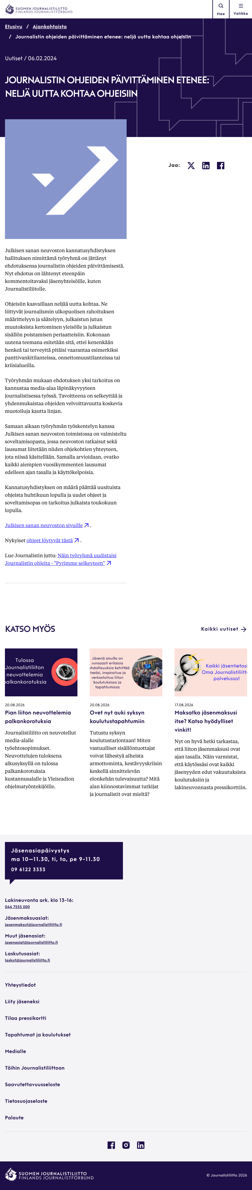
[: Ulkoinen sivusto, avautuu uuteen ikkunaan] (191, 165)
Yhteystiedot (20, 985)
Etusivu (13, 27)
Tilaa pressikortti (25, 1018)
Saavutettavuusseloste (32, 1084)
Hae (221, 14)
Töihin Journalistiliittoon (35, 1068)
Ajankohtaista (50, 27)
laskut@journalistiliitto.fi (27, 960)
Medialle (15, 1051)
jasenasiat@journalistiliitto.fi (31, 943)
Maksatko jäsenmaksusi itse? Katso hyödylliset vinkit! (206, 721)
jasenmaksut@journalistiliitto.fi (33, 925)
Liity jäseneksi (22, 1002)
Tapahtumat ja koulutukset (38, 1035)
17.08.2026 (184, 705)
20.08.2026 (15, 705)
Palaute (14, 1118)
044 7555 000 (17, 907)
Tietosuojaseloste (26, 1101)
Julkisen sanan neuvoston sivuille (44, 525)
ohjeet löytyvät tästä (49, 540)
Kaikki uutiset (219, 629)
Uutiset (13, 59)
